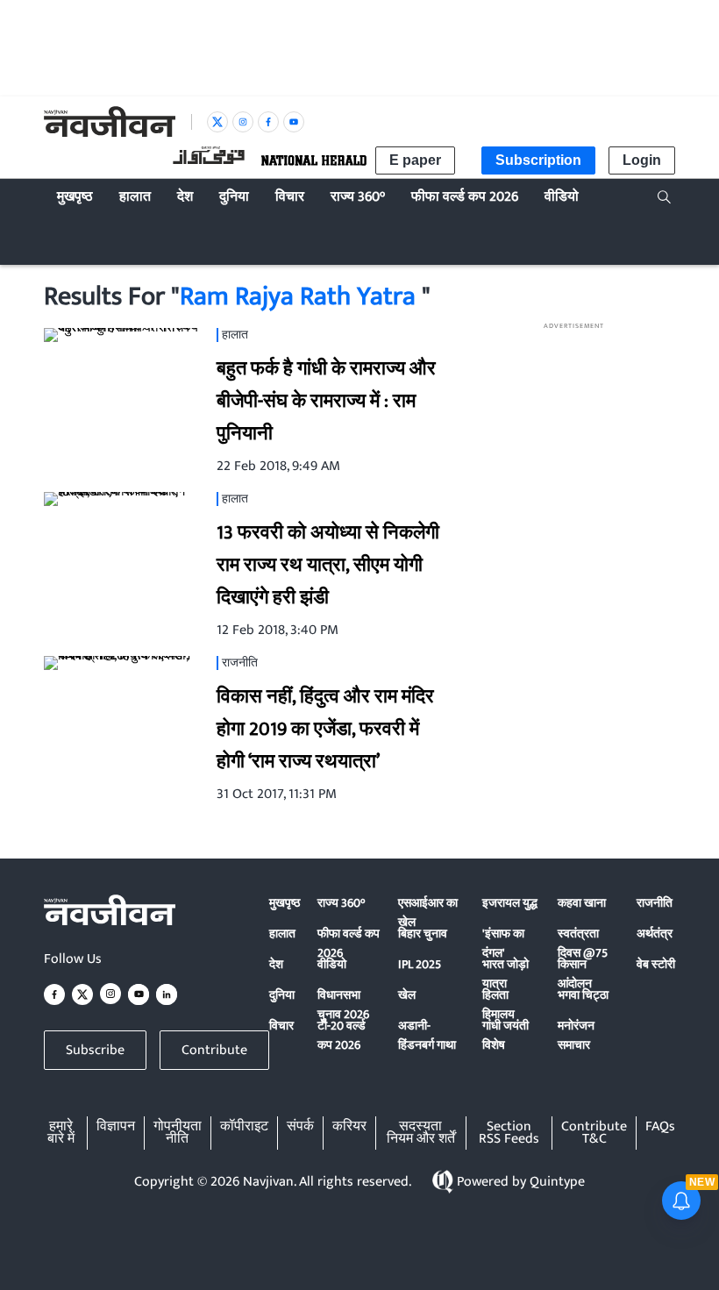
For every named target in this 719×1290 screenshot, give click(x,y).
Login (642, 160)
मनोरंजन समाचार (576, 1035)
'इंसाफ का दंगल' (503, 943)
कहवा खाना (582, 903)
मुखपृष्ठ (284, 903)
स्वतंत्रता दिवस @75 (583, 943)
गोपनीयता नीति (177, 1133)
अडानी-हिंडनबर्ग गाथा (427, 1035)
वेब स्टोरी (656, 964)
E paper (415, 160)
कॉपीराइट (244, 1127)
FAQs (660, 1127)
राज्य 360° (341, 903)
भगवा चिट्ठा (583, 995)
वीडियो (331, 964)
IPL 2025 (419, 964)
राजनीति (655, 903)
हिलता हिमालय (498, 1004)
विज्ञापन (115, 1127)
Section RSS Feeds (509, 1133)
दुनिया (282, 995)
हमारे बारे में (61, 1133)
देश (276, 964)
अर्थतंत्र (655, 933)
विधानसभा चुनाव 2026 (343, 1004)
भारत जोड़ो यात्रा (505, 974)
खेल (407, 995)
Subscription (538, 160)
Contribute (214, 1050)
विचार (281, 1026)
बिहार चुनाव (422, 933)
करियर (349, 1127)
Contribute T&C (594, 1133)
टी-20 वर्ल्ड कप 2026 (341, 1035)
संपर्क (300, 1127)
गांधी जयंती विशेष (505, 1035)
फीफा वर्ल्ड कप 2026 (348, 943)
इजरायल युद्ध (509, 903)
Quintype (557, 1182)
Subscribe (95, 1050)
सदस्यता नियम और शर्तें (421, 1133)
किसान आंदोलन (575, 974)
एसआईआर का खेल (428, 912)
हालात (282, 933)
